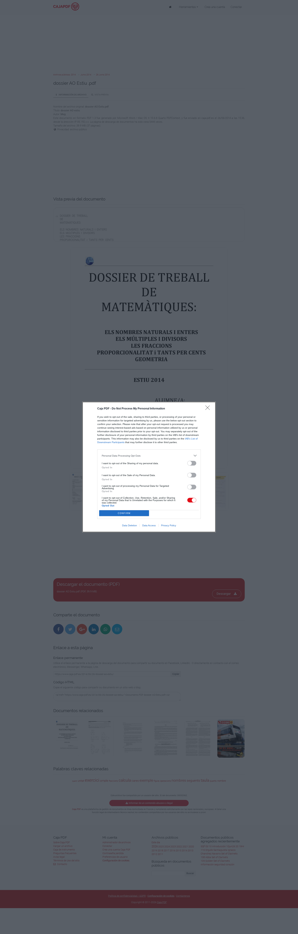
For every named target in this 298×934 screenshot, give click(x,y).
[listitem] (149, 455)
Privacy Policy (168, 525)
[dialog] (149, 467)
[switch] (191, 463)
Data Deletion (129, 525)
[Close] (208, 408)
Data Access (149, 525)
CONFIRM (124, 513)
